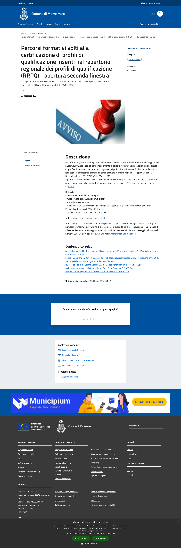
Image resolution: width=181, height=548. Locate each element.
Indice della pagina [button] (31, 153)
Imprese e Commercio (64, 462)
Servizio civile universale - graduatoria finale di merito (90, 261)
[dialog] (90, 533)
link (103, 218)
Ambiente (95, 462)
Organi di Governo (25, 449)
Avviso (71, 186)
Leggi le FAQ (60, 500)
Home (23, 33)
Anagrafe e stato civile (64, 449)
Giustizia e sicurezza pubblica (103, 453)
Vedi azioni (144, 48)
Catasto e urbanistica (63, 470)
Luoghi (130, 470)
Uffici (20, 458)
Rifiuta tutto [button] (100, 538)
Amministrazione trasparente (103, 491)
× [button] (178, 521)
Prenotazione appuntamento (66, 491)
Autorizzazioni (97, 471)
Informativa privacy (99, 496)
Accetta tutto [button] (81, 538)
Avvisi (40, 33)
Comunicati (132, 454)
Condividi (131, 48)
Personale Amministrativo (29, 471)
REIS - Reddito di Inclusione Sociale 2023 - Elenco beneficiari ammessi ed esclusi (103, 264)
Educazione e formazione (101, 449)
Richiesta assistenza (63, 504)
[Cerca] (160, 14)
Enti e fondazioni (25, 462)
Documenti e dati (25, 476)
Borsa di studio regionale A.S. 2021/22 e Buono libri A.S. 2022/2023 (97, 271)
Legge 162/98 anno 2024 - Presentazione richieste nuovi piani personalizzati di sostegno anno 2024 (112, 257)
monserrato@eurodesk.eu (123, 233)
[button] (90, 544)
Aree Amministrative (27, 454)
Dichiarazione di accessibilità (103, 504)
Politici (21, 467)
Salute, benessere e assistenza (104, 467)
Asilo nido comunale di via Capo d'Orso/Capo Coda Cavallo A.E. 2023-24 (99, 268)
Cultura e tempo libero (64, 454)
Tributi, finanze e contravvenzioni (105, 458)
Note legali (95, 500)
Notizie (130, 449)
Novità (32, 33)
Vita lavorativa (61, 458)
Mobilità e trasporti (63, 478)
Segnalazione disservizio (65, 496)
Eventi (130, 475)
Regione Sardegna (25, 3)
